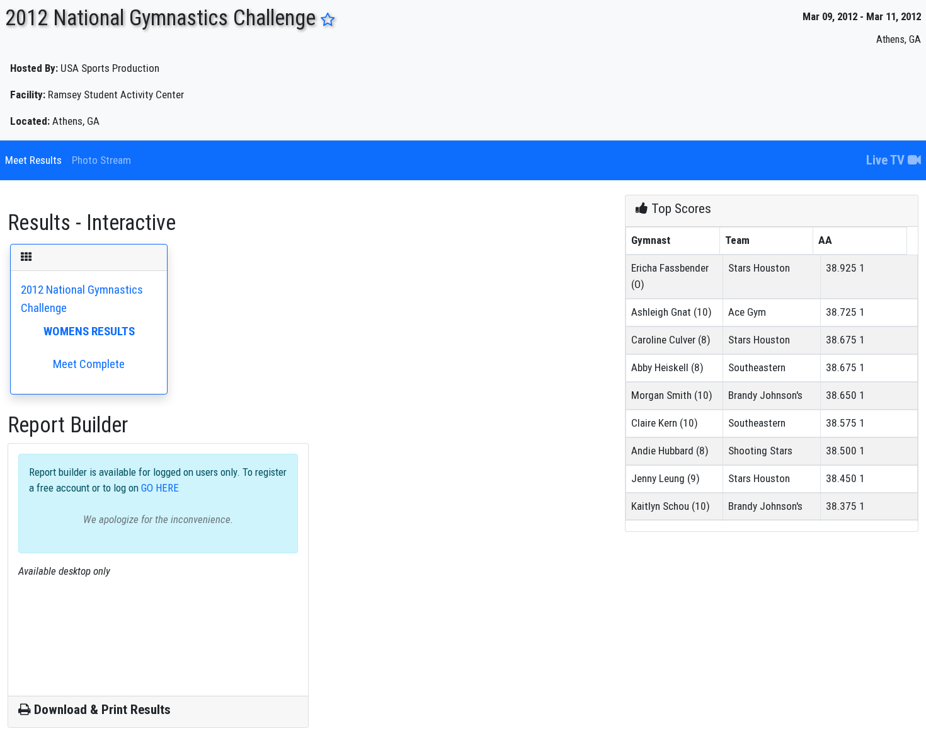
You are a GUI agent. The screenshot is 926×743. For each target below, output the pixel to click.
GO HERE (159, 487)
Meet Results (33, 160)
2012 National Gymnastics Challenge (82, 326)
